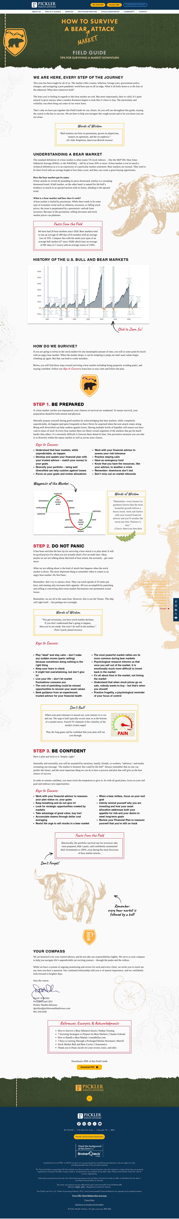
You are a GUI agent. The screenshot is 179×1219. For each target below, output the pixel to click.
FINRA (77, 1187)
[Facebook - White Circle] (79, 1124)
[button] (97, 5)
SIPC (83, 1187)
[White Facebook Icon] (175, 601)
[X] (175, 613)
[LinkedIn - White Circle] (89, 1124)
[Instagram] (175, 605)
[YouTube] (175, 617)
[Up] (89, 1098)
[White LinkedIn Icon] (175, 609)
